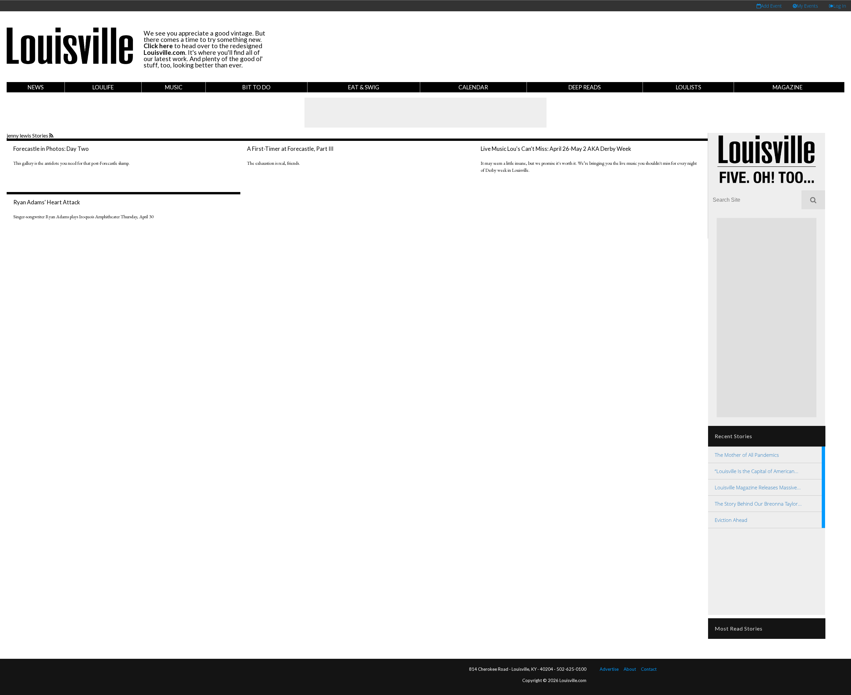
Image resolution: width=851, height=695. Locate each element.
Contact (649, 669)
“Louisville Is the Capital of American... (756, 471)
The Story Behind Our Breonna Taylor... (758, 503)
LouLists (688, 87)
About (630, 669)
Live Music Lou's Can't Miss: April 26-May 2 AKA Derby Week (556, 148)
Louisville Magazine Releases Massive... (758, 487)
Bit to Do (256, 87)
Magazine (787, 87)
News (36, 87)
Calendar (473, 87)
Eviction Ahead (731, 520)
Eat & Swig (363, 87)
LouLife (103, 87)
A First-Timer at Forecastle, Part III (290, 148)
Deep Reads (584, 87)
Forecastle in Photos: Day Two (51, 148)
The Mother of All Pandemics (747, 454)
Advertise (609, 669)
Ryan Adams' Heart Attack (46, 202)
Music (173, 87)
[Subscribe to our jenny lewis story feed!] (52, 136)
